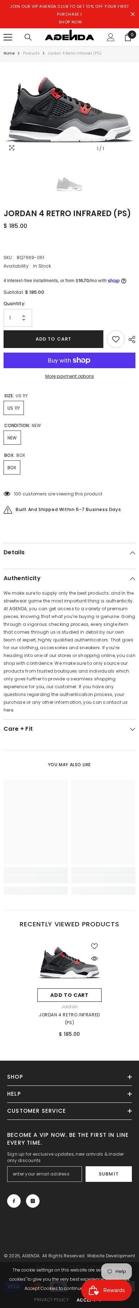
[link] (36, 879)
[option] (69, 109)
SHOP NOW (70, 22)
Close (132, 14)
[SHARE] (130, 339)
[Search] (28, 37)
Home (9, 53)
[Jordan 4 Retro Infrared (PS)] (69, 962)
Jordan (69, 1007)
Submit (108, 1174)
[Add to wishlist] (116, 339)
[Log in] (111, 37)
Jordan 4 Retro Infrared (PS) (69, 1019)
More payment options (69, 376)
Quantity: (14, 304)
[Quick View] (94, 958)
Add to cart (53, 339)
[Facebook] (14, 1201)
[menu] (8, 37)
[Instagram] (33, 1201)
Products (31, 53)
